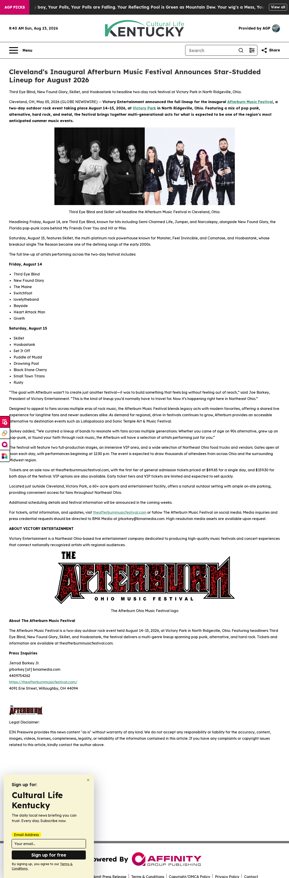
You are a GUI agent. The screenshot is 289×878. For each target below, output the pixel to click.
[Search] (240, 50)
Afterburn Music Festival (250, 101)
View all (278, 7)
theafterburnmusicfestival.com (119, 512)
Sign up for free (48, 855)
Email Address (26, 834)
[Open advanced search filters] (251, 50)
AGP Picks (15, 7)
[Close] (88, 780)
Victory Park (144, 108)
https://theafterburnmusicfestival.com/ (43, 682)
